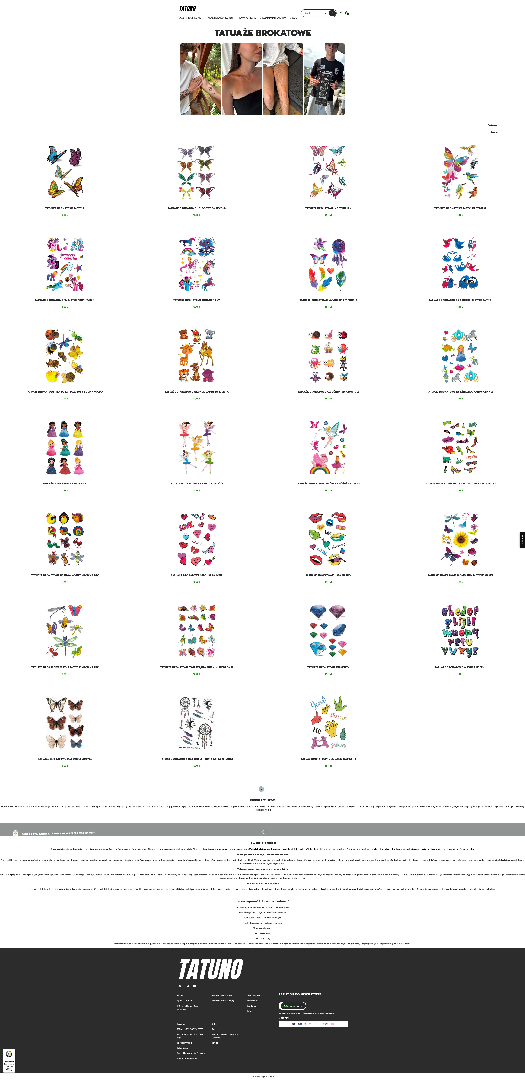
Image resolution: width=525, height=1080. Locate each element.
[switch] (9, 1069)
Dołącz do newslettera (293, 1005)
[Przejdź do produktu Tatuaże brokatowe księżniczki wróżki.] (196, 447)
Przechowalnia (252, 1005)
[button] (332, 13)
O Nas (214, 1023)
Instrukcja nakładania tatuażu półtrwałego (187, 1007)
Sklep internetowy (261, 1077)
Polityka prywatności (184, 1042)
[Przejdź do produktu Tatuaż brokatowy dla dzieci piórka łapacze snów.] (196, 723)
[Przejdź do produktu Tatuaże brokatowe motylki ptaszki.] (460, 172)
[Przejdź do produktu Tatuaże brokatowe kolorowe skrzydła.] (196, 172)
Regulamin (181, 1023)
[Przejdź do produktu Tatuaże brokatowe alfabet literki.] (460, 631)
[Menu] (13, 1050)
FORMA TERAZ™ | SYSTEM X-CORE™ (190, 1029)
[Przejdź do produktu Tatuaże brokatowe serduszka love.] (196, 539)
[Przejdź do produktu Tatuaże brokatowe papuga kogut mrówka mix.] (65, 539)
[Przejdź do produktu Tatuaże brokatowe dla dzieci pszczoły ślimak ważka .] (65, 356)
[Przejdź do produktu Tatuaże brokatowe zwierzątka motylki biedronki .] (196, 631)
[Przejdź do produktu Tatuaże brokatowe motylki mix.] (328, 172)
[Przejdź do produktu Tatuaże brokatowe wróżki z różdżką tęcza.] (328, 447)
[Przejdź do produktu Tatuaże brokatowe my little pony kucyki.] (65, 264)
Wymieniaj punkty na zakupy (187, 1058)
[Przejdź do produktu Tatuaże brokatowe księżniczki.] (65, 447)
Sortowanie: (493, 125)
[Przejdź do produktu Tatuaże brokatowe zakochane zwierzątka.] (460, 264)
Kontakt (180, 995)
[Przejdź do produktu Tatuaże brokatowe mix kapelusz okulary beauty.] (460, 447)
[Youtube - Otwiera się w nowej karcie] (194, 986)
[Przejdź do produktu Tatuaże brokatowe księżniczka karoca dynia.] (460, 356)
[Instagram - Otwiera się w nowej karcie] (187, 986)
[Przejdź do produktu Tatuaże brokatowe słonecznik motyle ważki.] (460, 539)
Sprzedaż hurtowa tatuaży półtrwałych (191, 1053)
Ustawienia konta (253, 1000)
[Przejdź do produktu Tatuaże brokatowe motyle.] (65, 172)
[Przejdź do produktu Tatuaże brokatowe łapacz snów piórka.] (328, 264)
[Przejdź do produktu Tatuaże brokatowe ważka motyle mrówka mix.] (65, 631)
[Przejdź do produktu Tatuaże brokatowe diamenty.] (328, 631)
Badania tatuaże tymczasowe (222, 995)
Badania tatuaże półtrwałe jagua (223, 1000)
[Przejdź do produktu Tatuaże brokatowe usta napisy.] (328, 539)
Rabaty (249, 1010)
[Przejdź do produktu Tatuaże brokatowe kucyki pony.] (196, 264)
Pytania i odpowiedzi (184, 1000)
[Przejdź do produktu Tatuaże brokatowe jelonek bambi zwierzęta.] (196, 356)
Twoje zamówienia (253, 995)
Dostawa (215, 1029)
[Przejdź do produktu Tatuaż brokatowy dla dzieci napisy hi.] (328, 723)
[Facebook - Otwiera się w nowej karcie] (180, 986)
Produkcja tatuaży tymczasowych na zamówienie (225, 1036)
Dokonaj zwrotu (182, 1047)
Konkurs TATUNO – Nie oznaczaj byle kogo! (190, 1036)
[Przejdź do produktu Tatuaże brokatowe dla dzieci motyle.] (65, 723)
